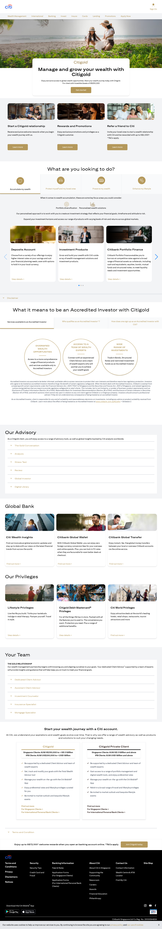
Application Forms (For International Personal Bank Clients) (66, 883)
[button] (78, 285)
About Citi (94, 863)
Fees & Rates (58, 868)
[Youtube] (150, 905)
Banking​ (52, 16)
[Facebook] (155, 905)
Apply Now (126, 16)
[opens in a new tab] (8, 6)
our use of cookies (135, 925)
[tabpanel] (81, 248)
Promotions (110, 16)
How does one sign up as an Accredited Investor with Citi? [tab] (135, 323)
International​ (37, 16)
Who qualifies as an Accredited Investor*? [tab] (81, 321)
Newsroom (94, 880)
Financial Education (98, 894)
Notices (9, 882)
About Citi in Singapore (99, 868)
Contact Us (121, 863)
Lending (96, 16)
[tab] (17, 16)
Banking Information (63, 863)
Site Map (148, 863)
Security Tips (36, 868)
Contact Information (125, 868)
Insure (74, 16)
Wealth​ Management (17, 16)
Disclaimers (11, 876)
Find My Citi (121, 880)
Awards (92, 889)
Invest (63, 16)
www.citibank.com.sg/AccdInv (108, 401)
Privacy (9, 871)
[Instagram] (145, 905)
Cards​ (85, 16)
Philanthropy (95, 898)
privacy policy (116, 925)
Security (34, 863)
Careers (92, 884)
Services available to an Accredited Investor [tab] (27, 322)
